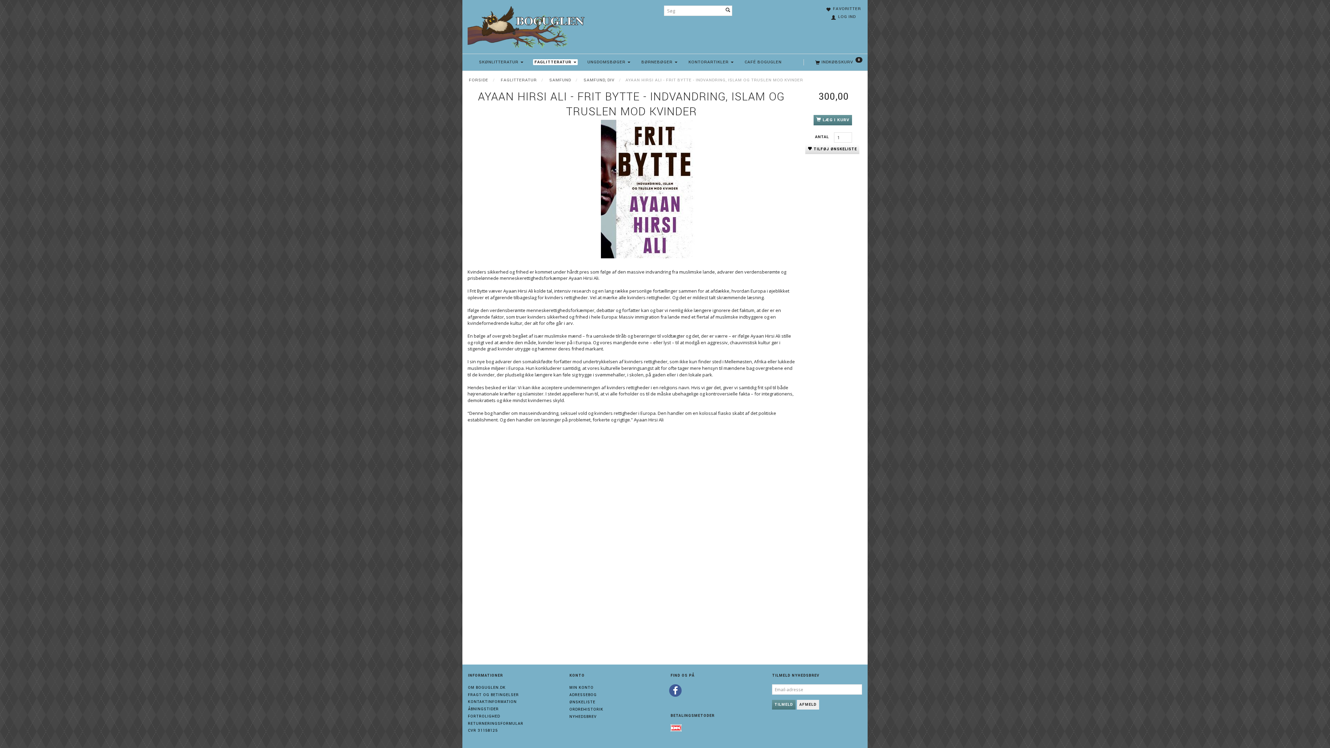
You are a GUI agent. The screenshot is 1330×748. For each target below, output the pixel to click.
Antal (823, 137)
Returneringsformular (495, 723)
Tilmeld (783, 704)
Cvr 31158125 (483, 730)
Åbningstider (483, 709)
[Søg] (728, 10)
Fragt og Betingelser (493, 694)
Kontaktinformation (492, 701)
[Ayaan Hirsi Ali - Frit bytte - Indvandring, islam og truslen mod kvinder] (647, 189)
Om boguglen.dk (487, 687)
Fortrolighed (484, 716)
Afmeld (808, 704)
